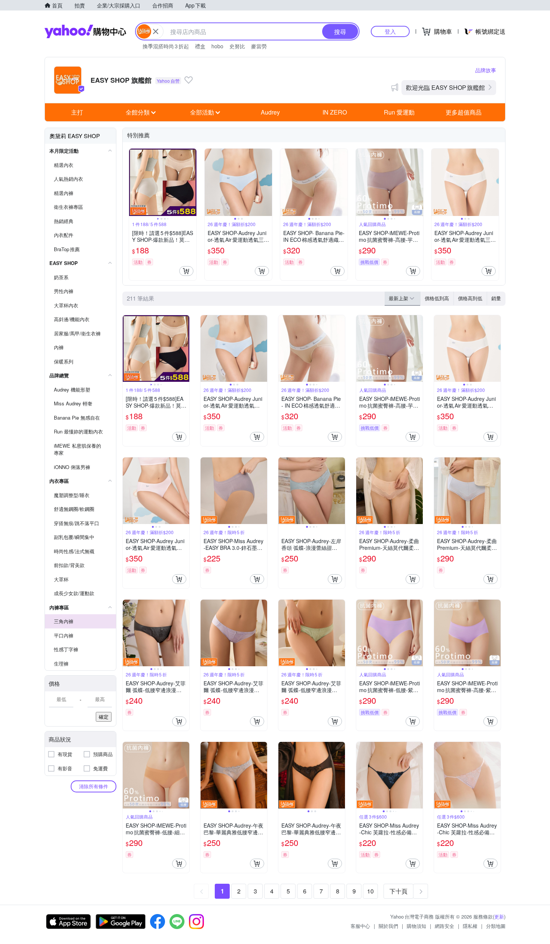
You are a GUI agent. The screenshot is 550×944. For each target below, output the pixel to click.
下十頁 (398, 891)
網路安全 (444, 925)
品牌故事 (485, 70)
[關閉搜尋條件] (155, 31)
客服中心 (360, 925)
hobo (217, 46)
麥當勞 (259, 46)
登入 (390, 31)
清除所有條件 (93, 786)
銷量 (496, 298)
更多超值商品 (464, 112)
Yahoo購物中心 (85, 31)
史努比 (237, 46)
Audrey (270, 112)
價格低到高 (437, 298)
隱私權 (470, 925)
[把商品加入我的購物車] (186, 271)
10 (370, 891)
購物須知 (416, 925)
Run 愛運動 (399, 112)
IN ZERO (335, 112)
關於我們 (388, 925)
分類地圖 (495, 925)
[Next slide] (191, 182)
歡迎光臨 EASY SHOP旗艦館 (445, 87)
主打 (77, 112)
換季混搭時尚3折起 (166, 46)
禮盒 (200, 46)
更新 (499, 916)
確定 (104, 716)
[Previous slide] (134, 182)
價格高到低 (470, 298)
